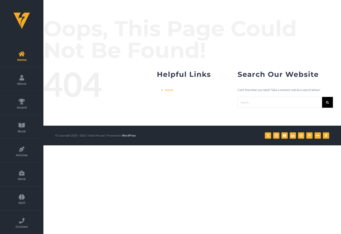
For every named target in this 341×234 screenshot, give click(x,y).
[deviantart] (326, 135)
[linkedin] (293, 135)
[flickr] (318, 135)
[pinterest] (309, 135)
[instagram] (276, 135)
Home (169, 90)
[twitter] (268, 135)
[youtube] (284, 135)
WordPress (129, 135)
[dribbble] (301, 135)
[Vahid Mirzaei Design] (22, 13)
